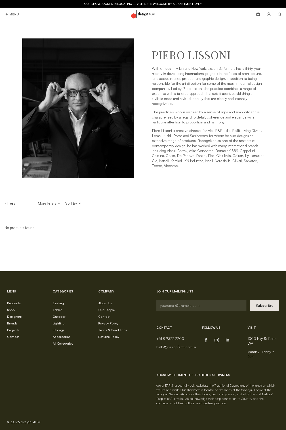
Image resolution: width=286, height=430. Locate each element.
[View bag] (258, 14)
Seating (58, 303)
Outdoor (59, 316)
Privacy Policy (108, 323)
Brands (12, 323)
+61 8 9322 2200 (170, 338)
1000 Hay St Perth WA (262, 341)
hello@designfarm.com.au (176, 347)
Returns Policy (108, 337)
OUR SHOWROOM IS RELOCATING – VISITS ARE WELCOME (143, 4)
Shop (11, 310)
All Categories (63, 343)
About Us (105, 303)
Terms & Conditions (112, 330)
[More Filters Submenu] (59, 203)
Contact (13, 337)
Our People (106, 310)
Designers (14, 316)
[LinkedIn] (227, 340)
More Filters (47, 203)
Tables (57, 310)
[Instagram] (217, 340)
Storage (59, 330)
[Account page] (268, 14)
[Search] (278, 14)
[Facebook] (206, 340)
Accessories (61, 337)
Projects (13, 330)
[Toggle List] (80, 203)
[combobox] (71, 203)
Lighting (59, 323)
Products (14, 303)
